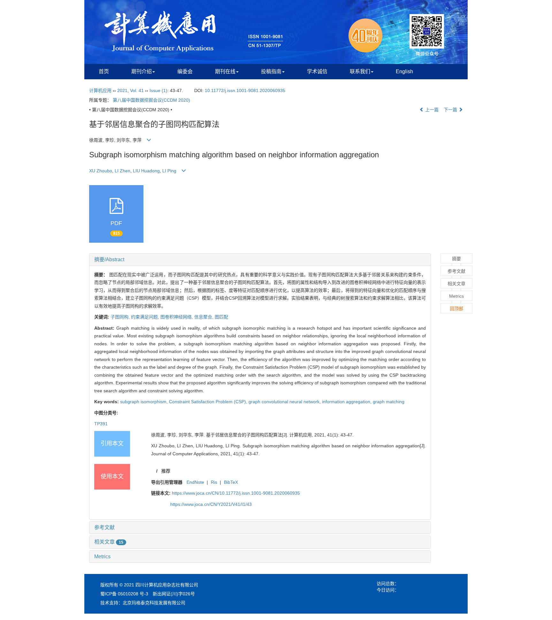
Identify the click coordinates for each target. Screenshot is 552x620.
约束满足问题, (145, 316)
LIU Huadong (146, 170)
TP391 (101, 423)
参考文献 (104, 527)
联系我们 (360, 71)
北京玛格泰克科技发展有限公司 (154, 602)
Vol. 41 (137, 90)
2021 (122, 90)
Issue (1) (158, 90)
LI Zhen (122, 170)
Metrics (102, 556)
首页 (104, 71)
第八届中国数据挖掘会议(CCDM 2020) (151, 100)
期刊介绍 (141, 71)
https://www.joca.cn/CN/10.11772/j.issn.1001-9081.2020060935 (236, 493)
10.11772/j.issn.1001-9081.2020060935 (245, 90)
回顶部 (456, 308)
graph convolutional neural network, (285, 401)
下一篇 (451, 109)
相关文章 (108, 542)
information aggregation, (347, 401)
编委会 (185, 71)
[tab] (260, 260)
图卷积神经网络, (177, 316)
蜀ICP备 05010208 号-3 (124, 593)
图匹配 (221, 316)
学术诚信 (317, 71)
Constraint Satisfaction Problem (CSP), (209, 401)
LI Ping (169, 170)
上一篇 (431, 109)
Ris (214, 482)
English (404, 71)
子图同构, (121, 316)
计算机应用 (100, 90)
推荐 (165, 471)
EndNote (195, 482)
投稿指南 (271, 71)
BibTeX (231, 482)
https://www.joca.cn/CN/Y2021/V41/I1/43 (211, 504)
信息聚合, (204, 316)
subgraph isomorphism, (144, 401)
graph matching (388, 401)
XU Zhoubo (100, 170)
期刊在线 (225, 71)
